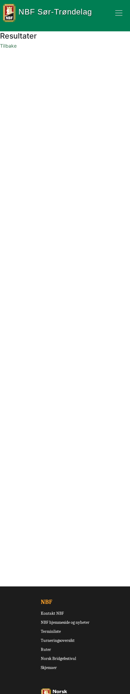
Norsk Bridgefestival (58, 658)
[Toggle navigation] (119, 13)
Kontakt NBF (52, 613)
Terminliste (51, 631)
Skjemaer (49, 667)
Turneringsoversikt (58, 640)
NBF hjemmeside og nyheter (65, 622)
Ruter (46, 649)
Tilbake (8, 46)
